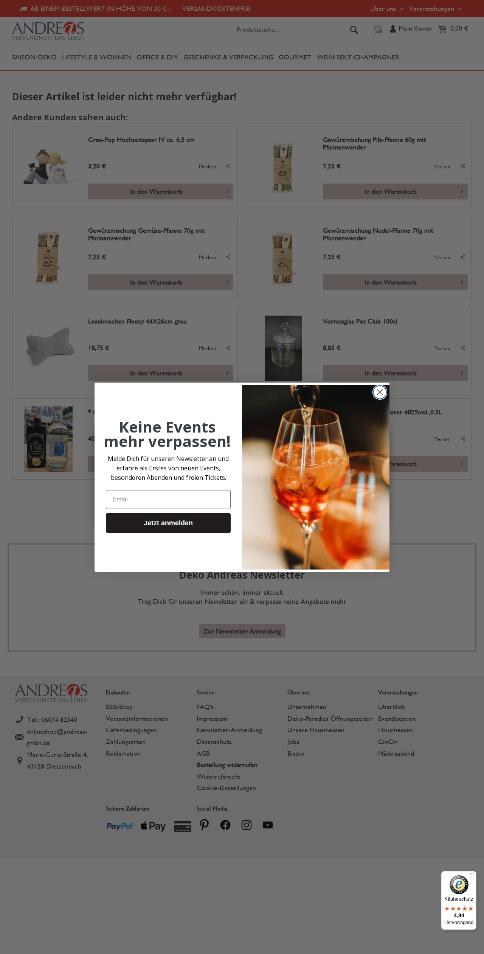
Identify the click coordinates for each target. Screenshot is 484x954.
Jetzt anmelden (168, 522)
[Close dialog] (379, 392)
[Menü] (471, 875)
